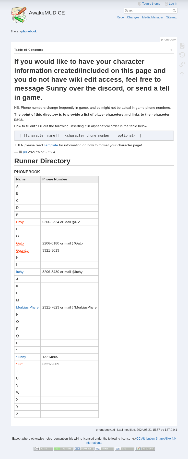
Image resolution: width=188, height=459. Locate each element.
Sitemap (171, 17)
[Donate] (63, 448)
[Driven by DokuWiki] (145, 448)
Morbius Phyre (27, 307)
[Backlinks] (182, 64)
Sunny (21, 357)
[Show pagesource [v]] (182, 45)
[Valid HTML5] (104, 448)
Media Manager (152, 17)
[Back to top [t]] (182, 73)
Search (175, 10)
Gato (20, 243)
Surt (19, 364)
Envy (20, 222)
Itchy (20, 272)
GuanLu (22, 250)
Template (51, 145)
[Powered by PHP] (84, 448)
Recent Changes (128, 17)
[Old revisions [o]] (182, 54)
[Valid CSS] (124, 448)
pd (25, 152)
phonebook (29, 31)
